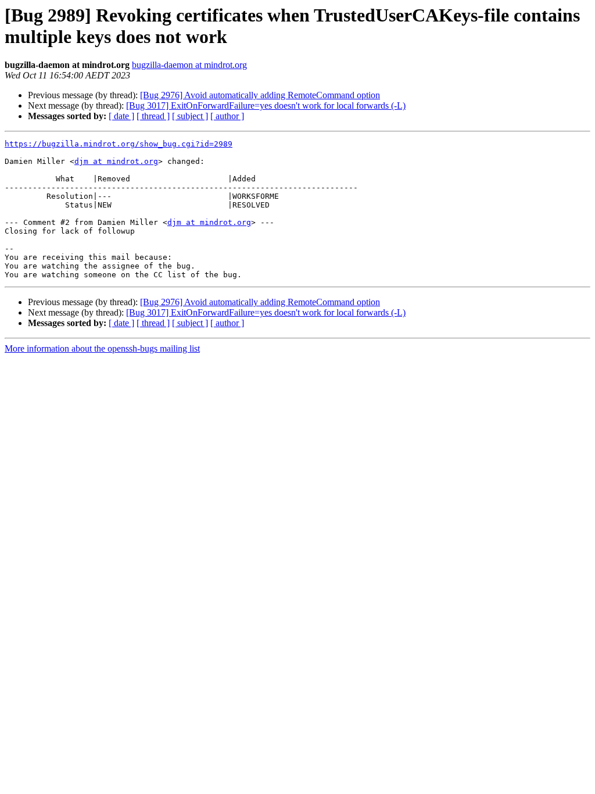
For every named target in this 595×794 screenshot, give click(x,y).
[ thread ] (153, 116)
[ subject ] (190, 116)
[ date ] (121, 116)
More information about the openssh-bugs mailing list (102, 348)
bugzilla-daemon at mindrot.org (189, 65)
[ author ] (227, 116)
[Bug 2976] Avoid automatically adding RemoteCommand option (260, 95)
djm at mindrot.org (116, 161)
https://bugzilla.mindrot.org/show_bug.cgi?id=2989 (118, 144)
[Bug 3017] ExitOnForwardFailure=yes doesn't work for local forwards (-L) (266, 105)
